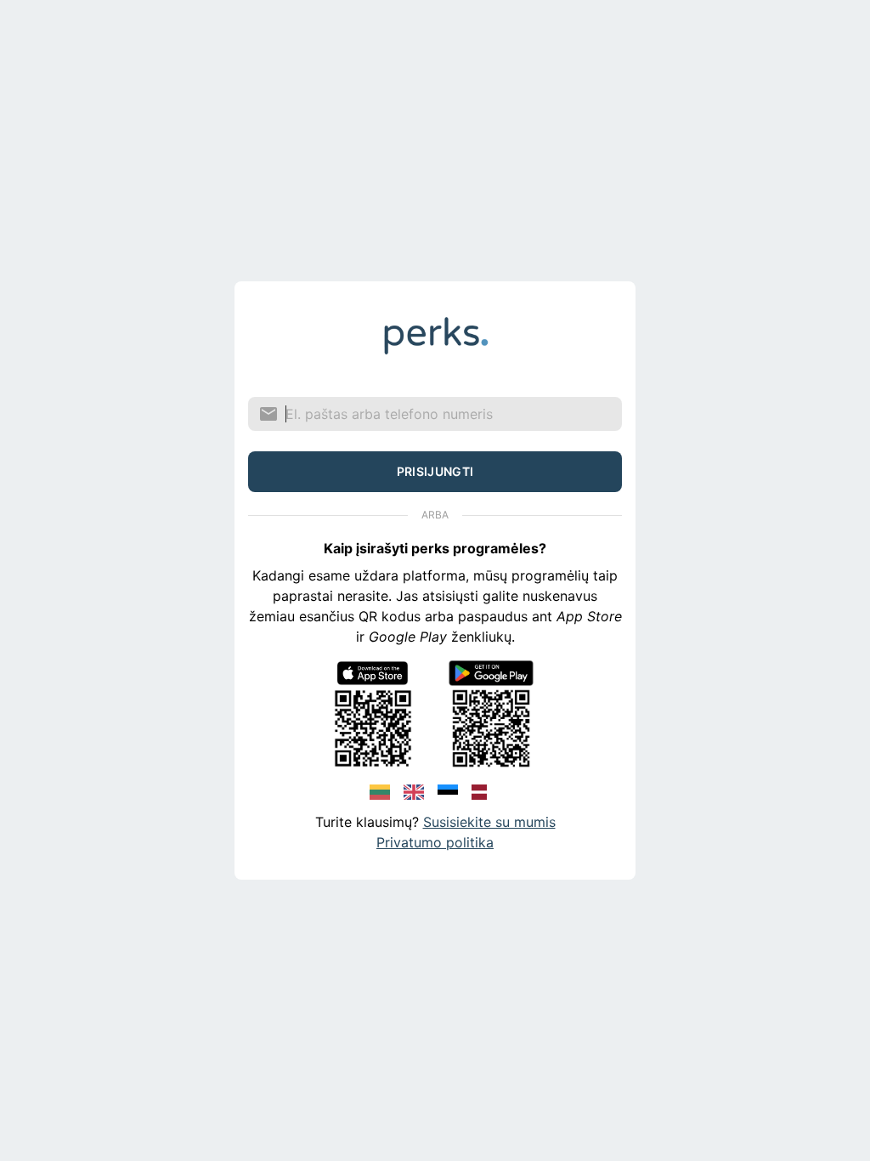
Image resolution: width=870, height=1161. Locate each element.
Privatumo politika (435, 842)
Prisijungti (435, 471)
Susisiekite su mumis (489, 821)
